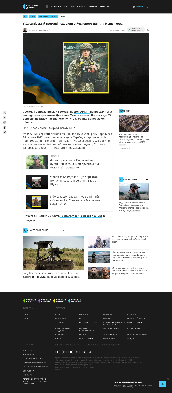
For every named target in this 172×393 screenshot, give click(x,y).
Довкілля (59, 322)
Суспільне (87, 365)
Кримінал (108, 314)
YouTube (97, 215)
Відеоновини (109, 339)
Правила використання (34, 363)
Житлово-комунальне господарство (114, 323)
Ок (162, 384)
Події (57, 314)
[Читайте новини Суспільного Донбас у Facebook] (57, 352)
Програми (28, 375)
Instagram (29, 220)
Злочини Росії (110, 335)
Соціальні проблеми (137, 335)
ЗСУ (25, 16)
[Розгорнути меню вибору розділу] (47, 6)
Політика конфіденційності (36, 367)
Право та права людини (62, 329)
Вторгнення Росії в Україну (48, 16)
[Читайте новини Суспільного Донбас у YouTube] (70, 352)
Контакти (27, 351)
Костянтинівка (78, 7)
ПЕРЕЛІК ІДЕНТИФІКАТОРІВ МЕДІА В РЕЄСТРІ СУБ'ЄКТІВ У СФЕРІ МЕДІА (36, 381)
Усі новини (56, 7)
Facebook (85, 215)
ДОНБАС (32, 16)
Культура (131, 314)
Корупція (83, 314)
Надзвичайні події (136, 318)
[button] (5, 113)
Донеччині (82, 111)
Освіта (82, 318)
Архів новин (29, 355)
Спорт (58, 339)
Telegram (65, 215)
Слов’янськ (92, 7)
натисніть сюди (88, 367)
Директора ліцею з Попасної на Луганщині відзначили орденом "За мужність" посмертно (74, 163)
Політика (59, 335)
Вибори (107, 318)
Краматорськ (106, 7)
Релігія (82, 335)
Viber (75, 215)
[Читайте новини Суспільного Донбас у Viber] (77, 352)
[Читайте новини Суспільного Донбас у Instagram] (64, 352)
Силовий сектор (111, 328)
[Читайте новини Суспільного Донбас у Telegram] (84, 352)
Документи (28, 371)
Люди (26, 318)
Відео (25, 322)
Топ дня (131, 339)
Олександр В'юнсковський (39, 30)
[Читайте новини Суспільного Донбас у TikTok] (90, 352)
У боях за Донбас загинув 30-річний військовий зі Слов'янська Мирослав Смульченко (75, 200)
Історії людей (134, 328)
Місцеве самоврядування (87, 329)
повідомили (40, 128)
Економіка (60, 318)
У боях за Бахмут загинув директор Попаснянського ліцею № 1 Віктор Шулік (74, 180)
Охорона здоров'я (88, 322)
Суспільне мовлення (33, 359)
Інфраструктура (134, 322)
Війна (66, 7)
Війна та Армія (86, 339)
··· (124, 6)
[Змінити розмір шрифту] (148, 30)
